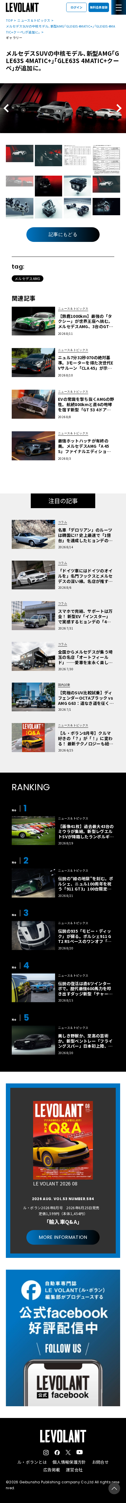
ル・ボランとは (32, 1462)
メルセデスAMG (27, 278)
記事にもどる (63, 234)
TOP (9, 20)
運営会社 (74, 1470)
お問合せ (100, 1462)
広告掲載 (51, 1470)
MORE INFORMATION (63, 1237)
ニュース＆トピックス (33, 20)
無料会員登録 (99, 7)
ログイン (76, 7)
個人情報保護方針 (69, 1462)
